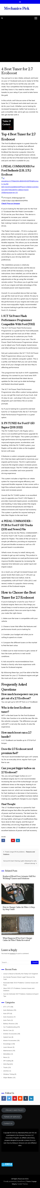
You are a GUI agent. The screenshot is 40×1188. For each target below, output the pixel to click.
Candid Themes (22, 1184)
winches (6, 1071)
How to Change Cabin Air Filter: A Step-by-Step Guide (19, 908)
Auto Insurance (8, 1017)
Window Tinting (8, 1074)
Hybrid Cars (7, 1037)
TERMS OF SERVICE (12, 1117)
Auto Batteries (8, 1010)
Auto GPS (6, 1013)
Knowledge (7, 1044)
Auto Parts (7, 1020)
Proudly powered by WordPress (14, 1181)
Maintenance (7, 1050)
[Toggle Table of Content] (10, 127)
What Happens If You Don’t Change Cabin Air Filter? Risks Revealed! (17, 939)
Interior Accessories (9, 1040)
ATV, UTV (6, 1007)
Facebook (3, 1098)
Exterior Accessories (10, 1034)
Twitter (9, 1098)
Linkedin (31, 1098)
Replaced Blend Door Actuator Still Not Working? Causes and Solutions (19, 877)
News (5, 1057)
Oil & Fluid (6, 1064)
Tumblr (25, 1098)
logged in (13, 953)
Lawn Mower (7, 1047)
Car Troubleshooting (10, 1027)
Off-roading (7, 1061)
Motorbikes (7, 1054)
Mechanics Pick (16, 8)
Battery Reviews (9, 1024)
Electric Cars (7, 1030)
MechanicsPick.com (24, 1133)
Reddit (20, 1098)
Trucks (5, 1067)
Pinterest (14, 1098)
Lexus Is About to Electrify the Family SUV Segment (20, 974)
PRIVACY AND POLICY (13, 1110)
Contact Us (8, 1123)
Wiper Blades (7, 1077)
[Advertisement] (20, 42)
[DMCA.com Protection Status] (7, 1166)
